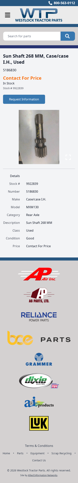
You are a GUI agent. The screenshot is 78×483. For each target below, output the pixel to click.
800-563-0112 (64, 3)
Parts (20, 453)
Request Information (24, 99)
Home (6, 453)
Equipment (37, 453)
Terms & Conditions (39, 446)
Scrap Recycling (61, 453)
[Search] (68, 36)
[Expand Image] (68, 157)
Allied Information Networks (42, 475)
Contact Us (39, 460)
